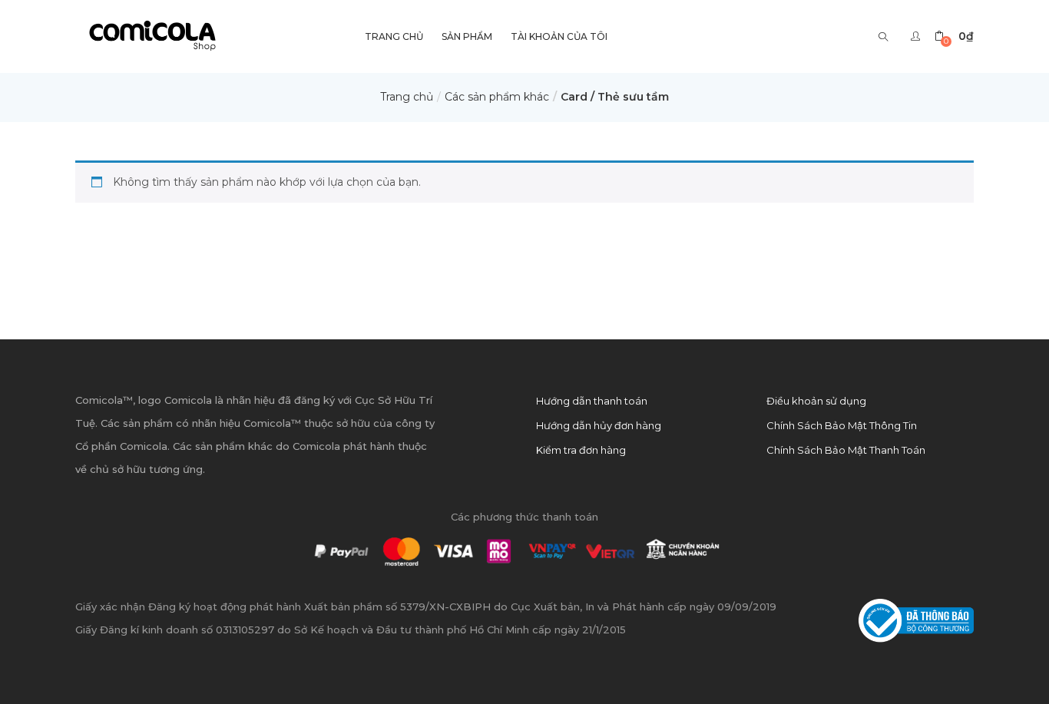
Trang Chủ (394, 36)
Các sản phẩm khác (497, 97)
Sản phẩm (467, 36)
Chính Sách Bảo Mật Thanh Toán (845, 450)
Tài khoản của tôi (559, 36)
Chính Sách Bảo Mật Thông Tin (841, 425)
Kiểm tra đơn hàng (581, 450)
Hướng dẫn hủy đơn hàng (598, 425)
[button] (954, 36)
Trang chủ (406, 97)
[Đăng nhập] (917, 36)
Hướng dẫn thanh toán (591, 401)
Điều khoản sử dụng (816, 401)
